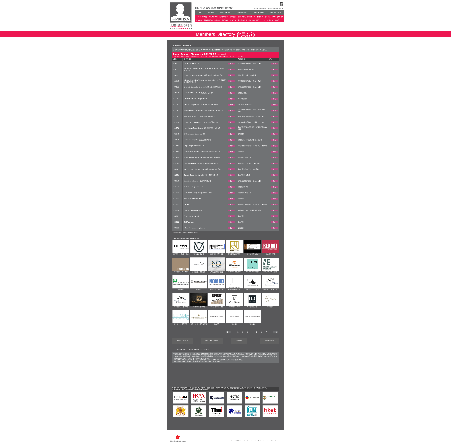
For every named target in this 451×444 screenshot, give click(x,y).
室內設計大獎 (202, 17)
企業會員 (239, 340)
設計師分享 (251, 17)
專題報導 (260, 17)
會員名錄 (199, 20)
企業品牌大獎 (213, 17)
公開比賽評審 (223, 17)
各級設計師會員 (182, 340)
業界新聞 (225, 20)
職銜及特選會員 (242, 13)
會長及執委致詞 (275, 13)
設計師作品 (242, 17)
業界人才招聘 (260, 20)
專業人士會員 (269, 340)
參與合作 (280, 17)
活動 (274, 17)
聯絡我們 (278, 20)
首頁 (199, 13)
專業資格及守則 (259, 13)
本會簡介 (211, 13)
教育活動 (252, 20)
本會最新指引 (242, 20)
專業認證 (217, 20)
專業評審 (268, 17)
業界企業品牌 (208, 20)
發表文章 (233, 20)
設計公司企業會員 (211, 340)
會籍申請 (270, 20)
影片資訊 (233, 17)
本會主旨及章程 (225, 13)
